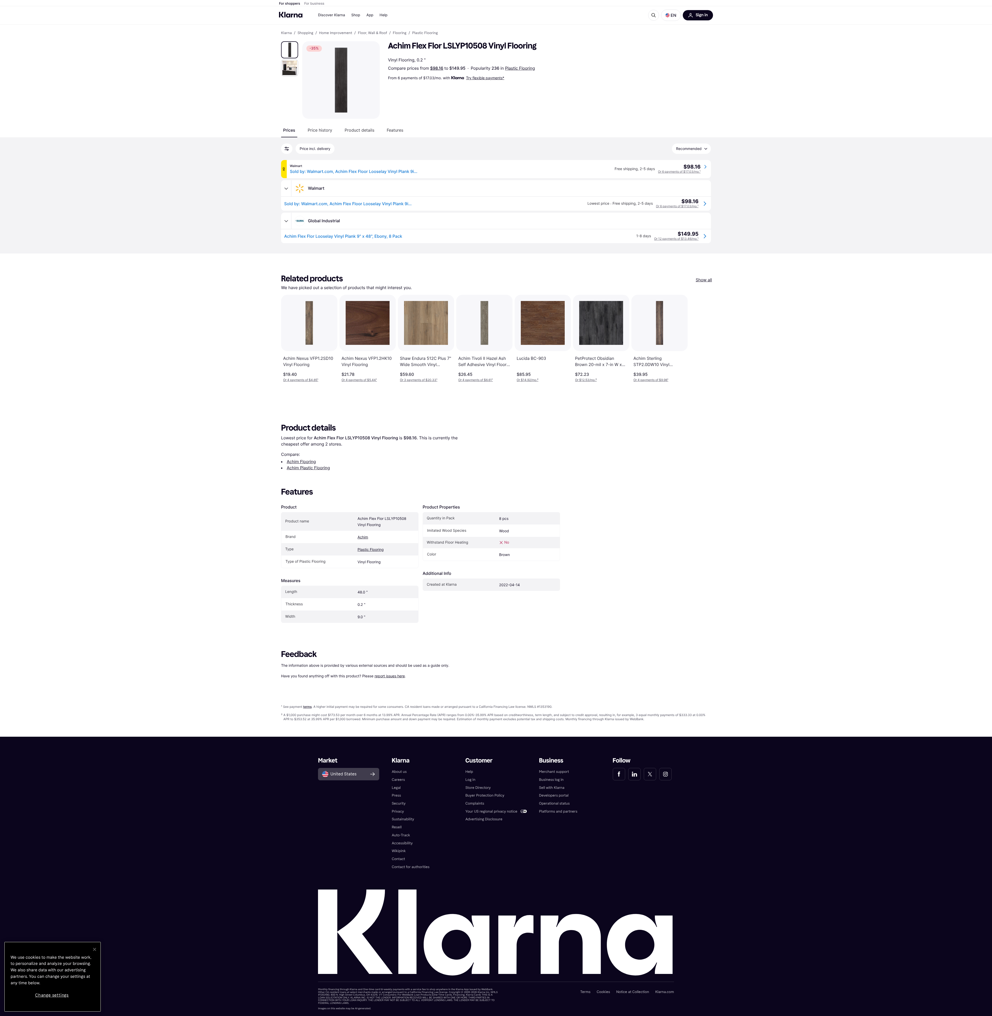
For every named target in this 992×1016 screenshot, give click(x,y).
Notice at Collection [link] (632, 992)
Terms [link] (585, 992)
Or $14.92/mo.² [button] (527, 380)
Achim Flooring (301, 461)
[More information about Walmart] (286, 188)
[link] (619, 774)
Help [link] (469, 771)
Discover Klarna (331, 15)
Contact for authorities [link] (410, 867)
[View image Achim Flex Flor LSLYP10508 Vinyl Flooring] (289, 49)
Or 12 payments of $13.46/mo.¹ (676, 239)
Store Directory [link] (478, 787)
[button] (671, 15)
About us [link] (399, 771)
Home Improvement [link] (335, 33)
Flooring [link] (400, 33)
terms (307, 707)
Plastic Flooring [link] (425, 33)
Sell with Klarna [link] (551, 787)
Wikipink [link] (399, 851)
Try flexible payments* (485, 78)
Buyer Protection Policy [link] (484, 795)
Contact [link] (398, 859)
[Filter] (286, 149)
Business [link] (551, 760)
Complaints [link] (474, 803)
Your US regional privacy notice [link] (491, 811)
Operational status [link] (554, 803)
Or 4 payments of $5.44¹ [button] (359, 380)
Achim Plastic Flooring (308, 467)
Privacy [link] (398, 811)
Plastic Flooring (520, 68)
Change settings (52, 995)
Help (383, 15)
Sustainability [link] (403, 819)
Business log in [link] (551, 779)
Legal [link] (396, 787)
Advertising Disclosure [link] (483, 819)
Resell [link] (396, 827)
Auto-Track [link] (401, 835)
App (369, 15)
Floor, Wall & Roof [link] (372, 33)
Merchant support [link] (554, 771)
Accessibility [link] (402, 843)
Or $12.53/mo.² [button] (586, 380)
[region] (52, 977)
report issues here (390, 676)
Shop (355, 15)
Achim (363, 537)
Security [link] (399, 803)
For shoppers (289, 4)
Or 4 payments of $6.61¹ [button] (475, 380)
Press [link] (396, 795)
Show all (704, 279)
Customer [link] (478, 760)
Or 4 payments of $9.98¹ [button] (650, 380)
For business (314, 4)
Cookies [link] (603, 992)
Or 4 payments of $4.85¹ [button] (300, 380)
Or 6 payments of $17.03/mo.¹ (679, 171)
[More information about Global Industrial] (286, 221)
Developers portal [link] (554, 795)
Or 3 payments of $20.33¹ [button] (418, 380)
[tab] (289, 130)
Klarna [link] (286, 33)
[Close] (94, 949)
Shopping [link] (305, 33)
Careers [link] (398, 779)
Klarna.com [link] (664, 992)
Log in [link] (470, 779)
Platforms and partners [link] (558, 811)
